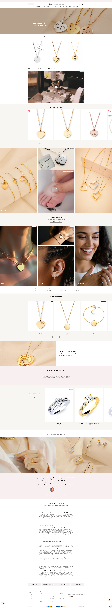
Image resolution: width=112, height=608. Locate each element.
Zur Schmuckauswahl (60, 494)
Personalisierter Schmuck (52, 596)
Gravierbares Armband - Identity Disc (94, 332)
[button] (37, 7)
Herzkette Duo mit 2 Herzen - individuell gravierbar (40, 332)
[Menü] (110, 599)
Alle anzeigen (56, 336)
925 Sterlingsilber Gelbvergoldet (40, 143)
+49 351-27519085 (30, 594)
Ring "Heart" (59, 423)
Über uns (41, 591)
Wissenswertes (51, 601)
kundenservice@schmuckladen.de (32, 596)
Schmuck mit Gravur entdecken (65, 355)
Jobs (41, 593)
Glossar (50, 591)
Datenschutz (61, 593)
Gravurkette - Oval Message (67, 332)
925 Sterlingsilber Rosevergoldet (94, 143)
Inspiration (41, 598)
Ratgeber (50, 593)
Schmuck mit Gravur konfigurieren (56, 221)
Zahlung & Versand (61, 598)
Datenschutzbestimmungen (78, 594)
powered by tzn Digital (81, 606)
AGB (59, 591)
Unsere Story (51, 494)
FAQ (40, 596)
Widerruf (60, 596)
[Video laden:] (56, 87)
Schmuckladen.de (34, 606)
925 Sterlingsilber (39, 143)
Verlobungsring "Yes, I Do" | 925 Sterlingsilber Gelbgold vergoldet (89, 423)
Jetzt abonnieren (70, 596)
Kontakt (41, 601)
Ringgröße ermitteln (51, 598)
